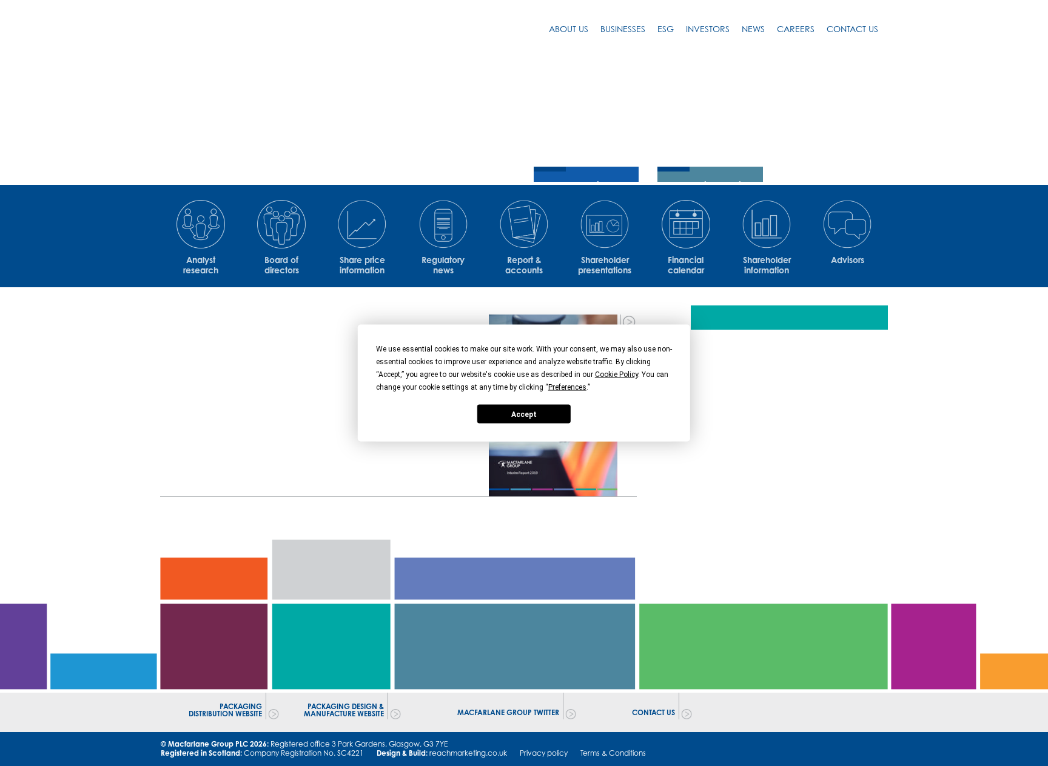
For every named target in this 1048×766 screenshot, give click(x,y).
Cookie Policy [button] (616, 374)
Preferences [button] (567, 387)
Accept (524, 414)
